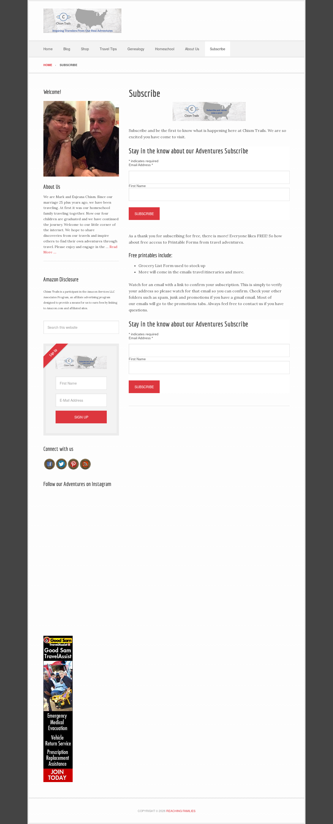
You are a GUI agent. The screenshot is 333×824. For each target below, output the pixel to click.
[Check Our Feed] (85, 468)
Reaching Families (181, 811)
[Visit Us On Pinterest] (73, 468)
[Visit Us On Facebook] (49, 468)
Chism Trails (82, 21)
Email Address (141, 165)
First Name (137, 186)
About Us (51, 186)
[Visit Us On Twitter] (61, 468)
